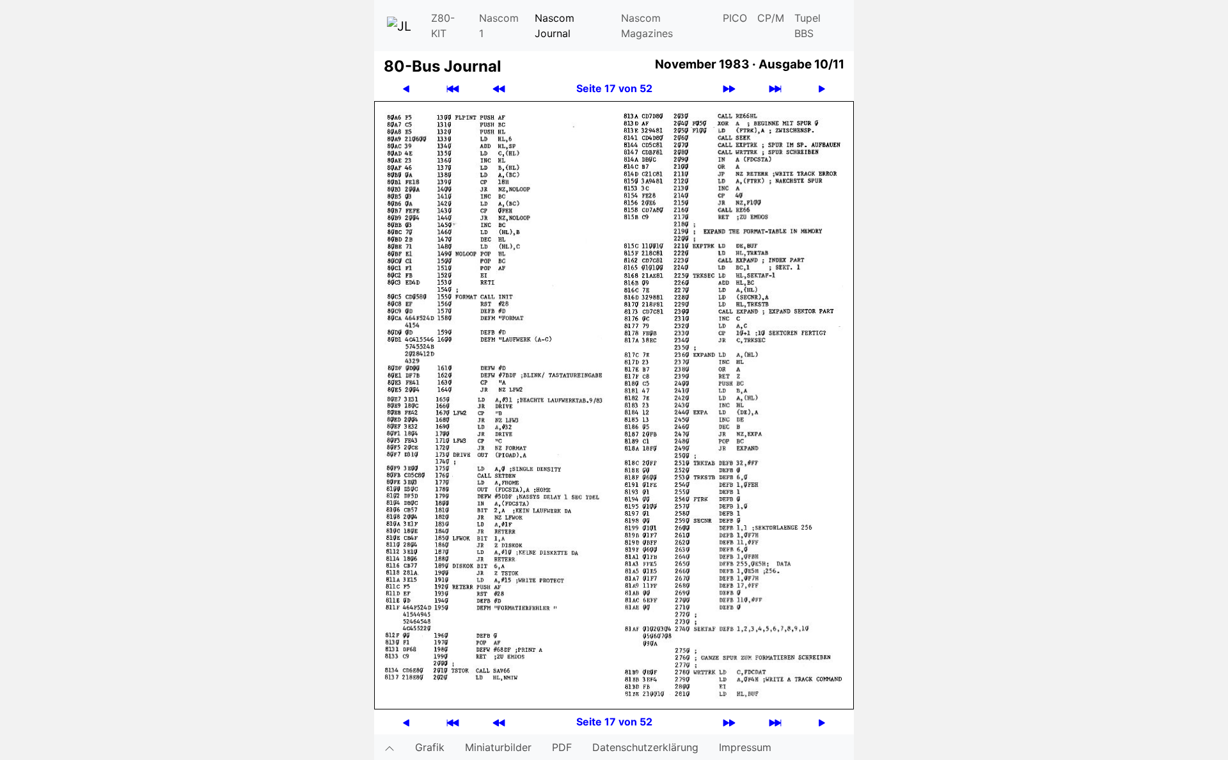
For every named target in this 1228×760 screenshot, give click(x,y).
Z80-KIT (443, 26)
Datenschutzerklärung (645, 747)
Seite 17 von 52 (614, 88)
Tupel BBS (807, 26)
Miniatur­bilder (498, 747)
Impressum (745, 747)
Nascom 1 (499, 26)
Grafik (430, 747)
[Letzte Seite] (775, 88)
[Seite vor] (821, 88)
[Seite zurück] (406, 88)
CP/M (770, 18)
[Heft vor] (729, 88)
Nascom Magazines (647, 26)
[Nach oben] (389, 747)
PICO (735, 18)
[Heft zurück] (499, 88)
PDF (562, 747)
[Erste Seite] (453, 88)
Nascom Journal (554, 26)
